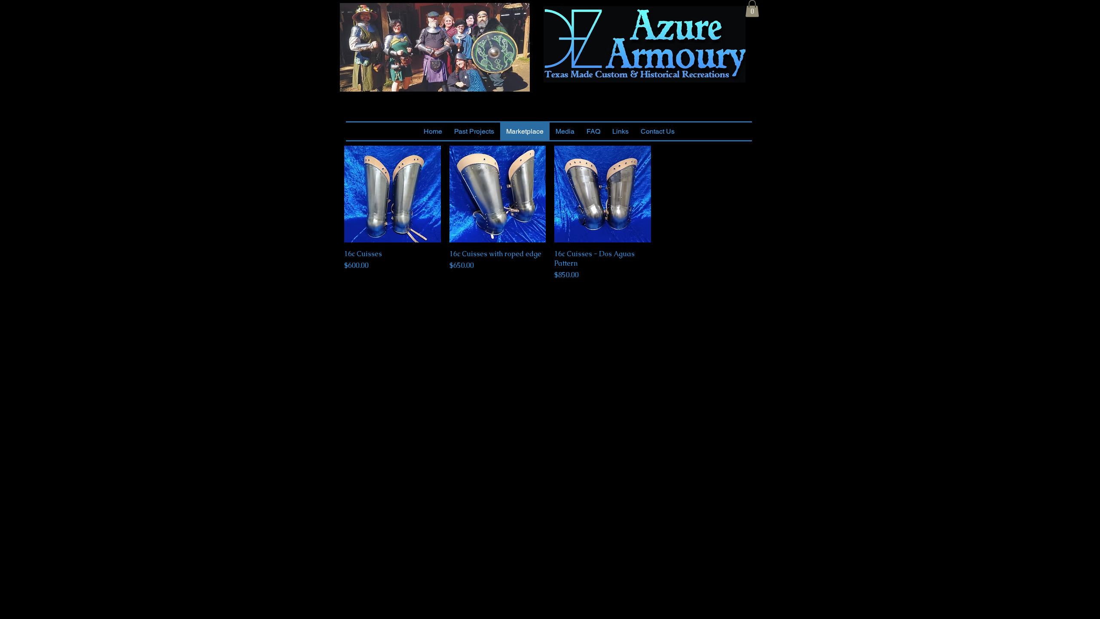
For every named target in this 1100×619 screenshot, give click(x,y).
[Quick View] (392, 194)
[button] (752, 8)
